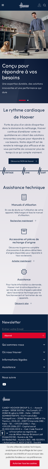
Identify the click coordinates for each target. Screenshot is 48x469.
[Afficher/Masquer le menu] (3, 5)
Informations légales (14, 359)
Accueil (24, 5)
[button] (22, 100)
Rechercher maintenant (21, 220)
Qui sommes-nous (13, 344)
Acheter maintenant (21, 261)
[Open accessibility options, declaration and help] (2, 433)
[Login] (39, 5)
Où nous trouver (11, 352)
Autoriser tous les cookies (25, 463)
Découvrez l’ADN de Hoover (22, 161)
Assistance (8, 367)
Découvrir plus (22, 303)
